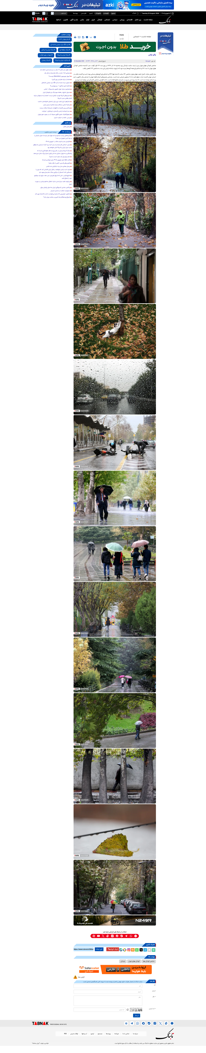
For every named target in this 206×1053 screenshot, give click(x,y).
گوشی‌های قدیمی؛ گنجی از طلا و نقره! (59, 163)
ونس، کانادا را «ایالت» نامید (62, 118)
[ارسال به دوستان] (149, 950)
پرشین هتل (66, 127)
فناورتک (98, 13)
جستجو (100, 1034)
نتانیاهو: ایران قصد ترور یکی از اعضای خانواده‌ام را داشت (54, 102)
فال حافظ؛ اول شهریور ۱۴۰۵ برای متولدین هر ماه (56, 160)
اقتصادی (129, 20)
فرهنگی (99, 20)
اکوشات (106, 13)
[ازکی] (138, 5)
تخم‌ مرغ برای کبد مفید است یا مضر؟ (59, 157)
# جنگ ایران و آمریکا (63, 55)
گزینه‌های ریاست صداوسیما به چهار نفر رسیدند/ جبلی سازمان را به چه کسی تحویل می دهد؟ (53, 137)
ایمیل (154, 991)
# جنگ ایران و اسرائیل (48, 50)
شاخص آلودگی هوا (148, 961)
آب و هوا (84, 1034)
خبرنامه (116, 1034)
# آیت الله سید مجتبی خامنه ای (60, 45)
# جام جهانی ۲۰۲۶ (64, 39)
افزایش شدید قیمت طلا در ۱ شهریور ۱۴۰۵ (58, 142)
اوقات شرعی (74, 1034)
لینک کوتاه (114, 949)
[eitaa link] (107, 935)
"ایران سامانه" (36, 1043)
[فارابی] (115, 47)
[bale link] (121, 935)
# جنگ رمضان (46, 60)
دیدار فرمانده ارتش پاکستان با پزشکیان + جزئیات (56, 111)
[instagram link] (112, 935)
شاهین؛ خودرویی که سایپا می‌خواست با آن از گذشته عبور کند (52, 194)
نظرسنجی (83, 13)
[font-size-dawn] (87, 37)
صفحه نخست (148, 20)
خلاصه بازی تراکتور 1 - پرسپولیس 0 (60, 86)
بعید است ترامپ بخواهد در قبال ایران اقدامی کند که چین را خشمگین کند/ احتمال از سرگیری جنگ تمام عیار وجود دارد (54, 171)
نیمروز (113, 13)
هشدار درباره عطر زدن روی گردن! (61, 80)
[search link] (52, 13)
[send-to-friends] (79, 37)
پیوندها (75, 13)
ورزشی (122, 20)
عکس (82, 20)
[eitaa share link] (132, 950)
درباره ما (135, 1034)
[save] (83, 37)
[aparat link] (93, 935)
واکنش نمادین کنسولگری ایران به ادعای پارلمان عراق (55, 188)
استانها (58, 20)
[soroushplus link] (117, 935)
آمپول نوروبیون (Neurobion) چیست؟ (59, 76)
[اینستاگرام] (128, 949)
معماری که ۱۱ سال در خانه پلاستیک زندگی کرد (57, 73)
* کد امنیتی (152, 1009)
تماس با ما (126, 1034)
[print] (75, 37)
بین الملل (138, 20)
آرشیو (91, 13)
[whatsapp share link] (137, 950)
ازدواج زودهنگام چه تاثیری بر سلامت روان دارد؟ (56, 197)
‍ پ (90, 37)
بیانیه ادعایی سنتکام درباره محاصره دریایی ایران (56, 105)
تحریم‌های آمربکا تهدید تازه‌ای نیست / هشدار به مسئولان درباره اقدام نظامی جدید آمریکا (53, 97)
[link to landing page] (165, 20)
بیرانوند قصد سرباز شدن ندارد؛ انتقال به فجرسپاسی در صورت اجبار (53, 183)
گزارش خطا (81, 977)
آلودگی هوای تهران (134, 961)
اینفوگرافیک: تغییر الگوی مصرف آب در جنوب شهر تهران (54, 114)
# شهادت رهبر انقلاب (46, 55)
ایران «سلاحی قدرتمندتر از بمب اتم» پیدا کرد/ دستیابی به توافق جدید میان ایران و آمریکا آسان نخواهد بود (52, 146)
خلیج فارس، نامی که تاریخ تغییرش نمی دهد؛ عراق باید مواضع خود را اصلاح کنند (53, 177)
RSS (65, 1034)
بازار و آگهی (74, 20)
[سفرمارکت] (115, 969)
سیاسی (114, 20)
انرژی (93, 20)
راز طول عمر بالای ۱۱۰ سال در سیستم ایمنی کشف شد (55, 70)
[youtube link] (98, 935)
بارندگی (123, 961)
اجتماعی (107, 20)
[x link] (103, 935)
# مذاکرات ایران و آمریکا (62, 60)
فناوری (65, 20)
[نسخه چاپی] (153, 950)
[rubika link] (135, 935)
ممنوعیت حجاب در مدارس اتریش (60, 191)
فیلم (87, 20)
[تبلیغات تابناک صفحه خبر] (165, 44)
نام (155, 985)
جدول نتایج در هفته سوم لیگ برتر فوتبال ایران (56, 92)
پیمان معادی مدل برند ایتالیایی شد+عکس (58, 166)
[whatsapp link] (130, 935)
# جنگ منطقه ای (65, 50)
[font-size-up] (94, 37)
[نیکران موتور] (115, 920)
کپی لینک (99, 949)
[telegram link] (126, 935)
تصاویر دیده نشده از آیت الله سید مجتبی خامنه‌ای (56, 83)
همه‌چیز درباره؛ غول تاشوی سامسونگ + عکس (57, 89)
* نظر (154, 997)
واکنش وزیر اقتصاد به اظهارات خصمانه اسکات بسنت (55, 108)
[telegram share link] (145, 950)
